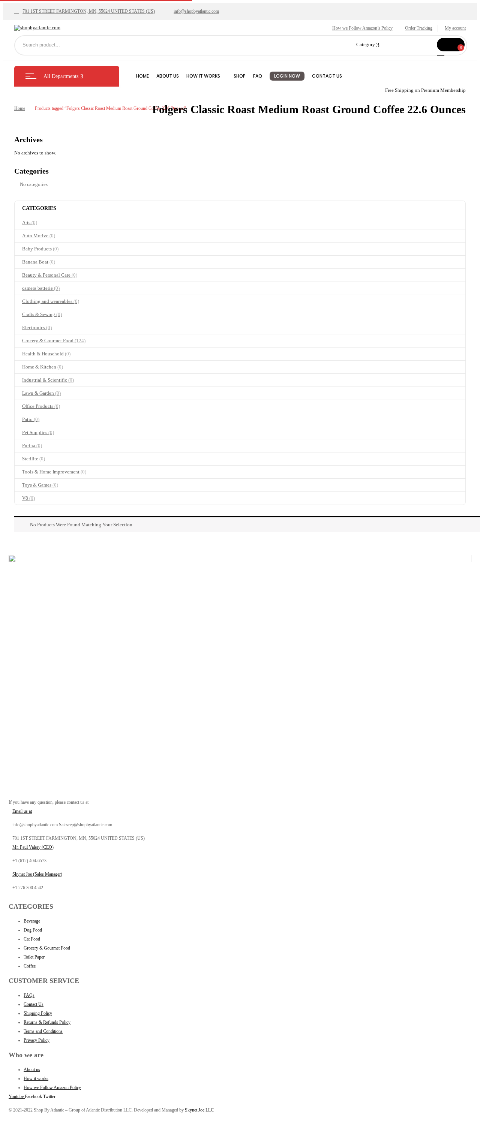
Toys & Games (40, 485)
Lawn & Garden (41, 393)
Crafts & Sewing (42, 314)
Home (19, 108)
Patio (30, 419)
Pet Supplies (38, 432)
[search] (451, 44)
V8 (28, 498)
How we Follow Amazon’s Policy (362, 28)
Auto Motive (38, 235)
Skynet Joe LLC (200, 1110)
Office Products (41, 406)
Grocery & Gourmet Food (54, 340)
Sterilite (33, 458)
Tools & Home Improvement (54, 472)
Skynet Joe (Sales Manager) (37, 874)
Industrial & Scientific (48, 380)
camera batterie (41, 288)
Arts (29, 222)
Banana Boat (38, 262)
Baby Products (40, 249)
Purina (32, 445)
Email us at (22, 811)
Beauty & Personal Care (49, 275)
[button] (457, 51)
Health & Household (46, 354)
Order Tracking (418, 28)
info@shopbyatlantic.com (196, 11)
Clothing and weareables (50, 301)
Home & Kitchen (42, 367)
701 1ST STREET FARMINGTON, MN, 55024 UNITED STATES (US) (88, 11)
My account (455, 28)
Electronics (37, 327)
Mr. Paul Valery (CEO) (33, 847)
